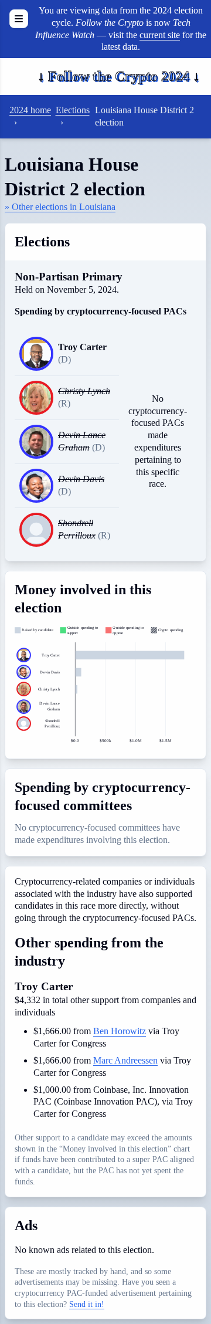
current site (159, 35)
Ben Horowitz (119, 1031)
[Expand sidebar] (18, 18)
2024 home (30, 110)
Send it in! (86, 1304)
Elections (73, 110)
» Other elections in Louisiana (60, 207)
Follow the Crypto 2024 (119, 76)
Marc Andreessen (125, 1060)
